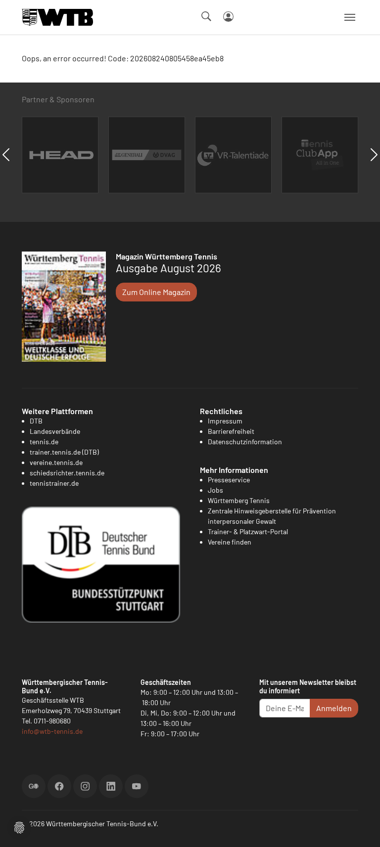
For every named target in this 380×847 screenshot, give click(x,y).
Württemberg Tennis (239, 500)
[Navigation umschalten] (349, 17)
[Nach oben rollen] (361, 828)
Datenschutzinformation (245, 441)
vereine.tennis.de (56, 462)
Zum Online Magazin (156, 291)
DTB (36, 421)
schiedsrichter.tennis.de (67, 472)
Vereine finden (229, 542)
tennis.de (44, 441)
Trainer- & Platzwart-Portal (248, 531)
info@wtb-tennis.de (52, 731)
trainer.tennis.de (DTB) (64, 452)
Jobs (215, 490)
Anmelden (334, 708)
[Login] (228, 16)
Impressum (225, 421)
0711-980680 (52, 721)
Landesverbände (55, 431)
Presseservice (229, 479)
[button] (19, 826)
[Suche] (206, 16)
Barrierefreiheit (231, 431)
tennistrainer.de (54, 483)
